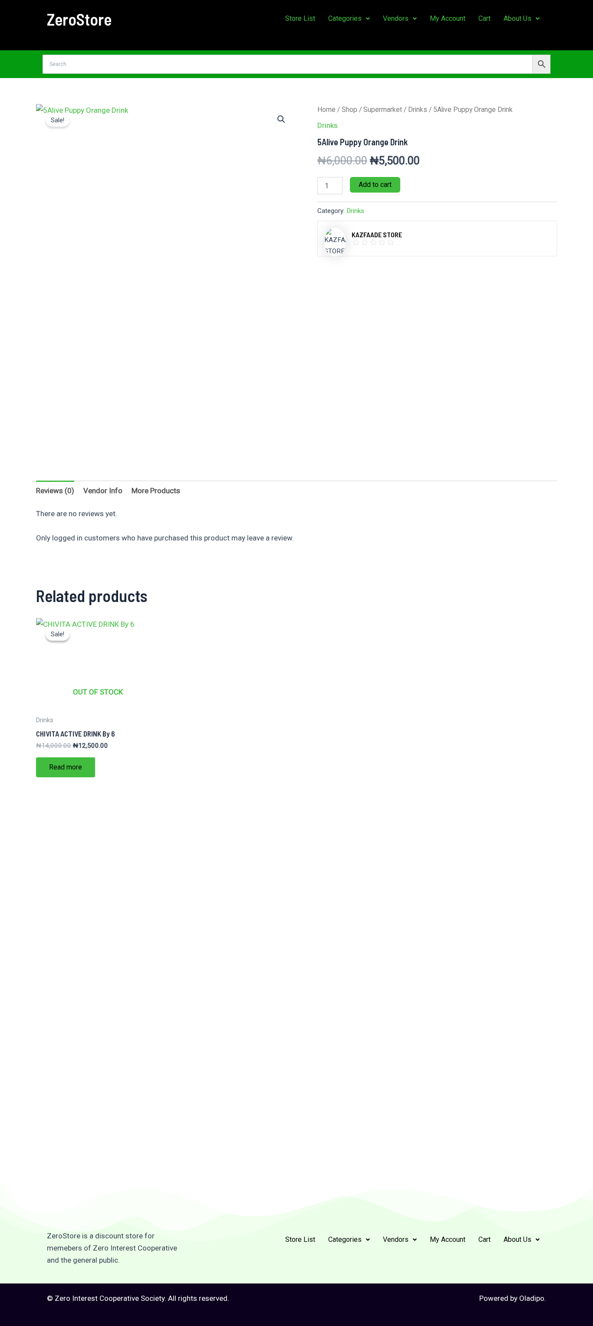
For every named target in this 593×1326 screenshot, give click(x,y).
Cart (484, 18)
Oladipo (531, 1298)
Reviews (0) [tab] (55, 490)
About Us (517, 18)
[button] (349, 19)
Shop (349, 109)
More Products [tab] (156, 490)
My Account (447, 18)
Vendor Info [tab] (102, 490)
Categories (345, 18)
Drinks (417, 109)
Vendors (396, 18)
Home (326, 109)
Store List (300, 18)
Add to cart (375, 184)
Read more (65, 767)
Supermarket (382, 109)
